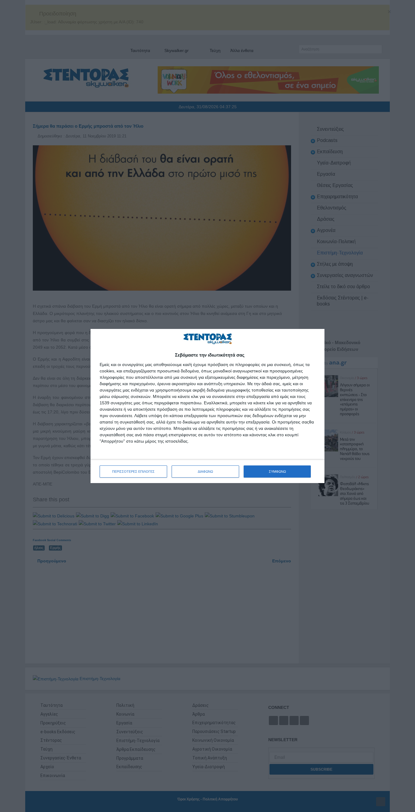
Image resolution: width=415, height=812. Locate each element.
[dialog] (207, 406)
